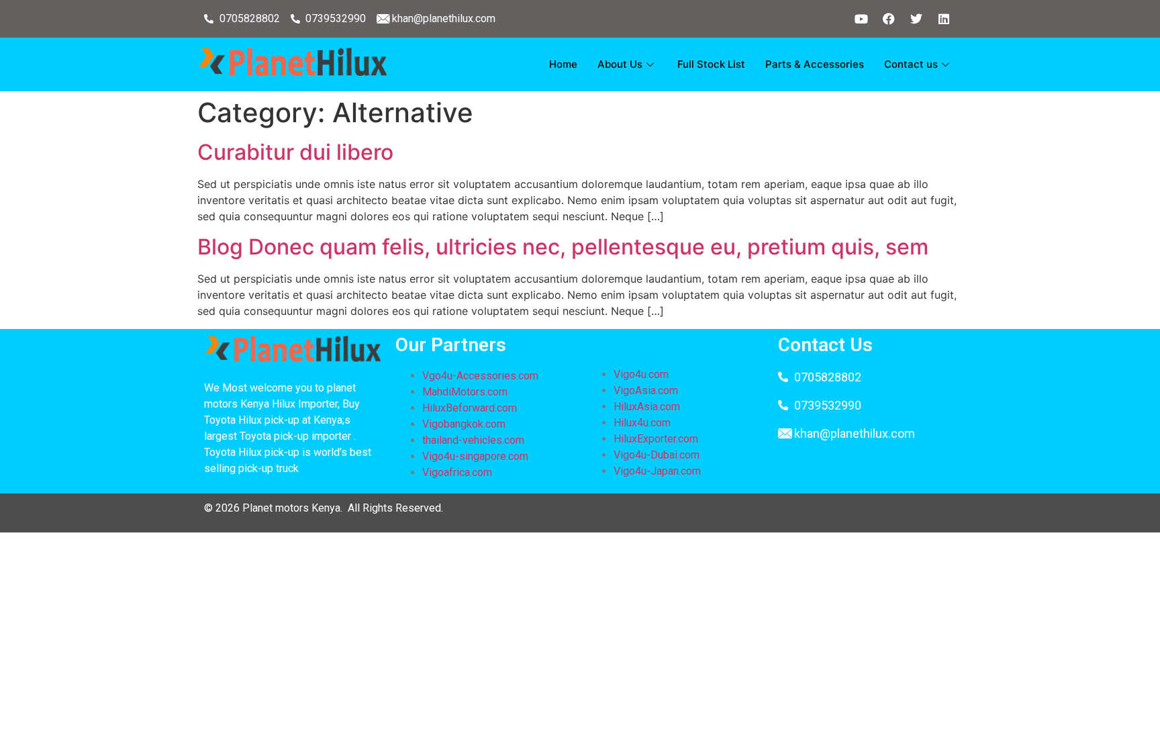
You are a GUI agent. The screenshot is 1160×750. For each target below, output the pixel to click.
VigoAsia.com (646, 390)
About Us (619, 64)
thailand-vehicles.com (474, 440)
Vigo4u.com (641, 374)
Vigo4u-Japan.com (657, 471)
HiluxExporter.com (656, 438)
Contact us (911, 64)
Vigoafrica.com (457, 472)
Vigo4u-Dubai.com (656, 455)
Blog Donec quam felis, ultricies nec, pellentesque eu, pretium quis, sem (562, 247)
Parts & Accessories (814, 64)
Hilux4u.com (642, 422)
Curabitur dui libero (295, 152)
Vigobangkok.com (463, 424)
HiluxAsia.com (647, 406)
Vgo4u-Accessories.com (480, 375)
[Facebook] (889, 19)
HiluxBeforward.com (469, 408)
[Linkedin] (944, 19)
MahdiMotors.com (465, 391)
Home (563, 64)
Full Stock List (711, 64)
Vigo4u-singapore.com (475, 456)
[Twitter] (916, 19)
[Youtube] (861, 19)
